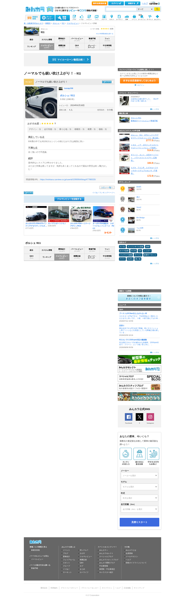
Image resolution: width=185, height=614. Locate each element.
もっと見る (155, 109)
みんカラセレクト (106, 553)
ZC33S (133, 251)
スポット (66, 563)
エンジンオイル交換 (135, 247)
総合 (31, 40)
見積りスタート (139, 522)
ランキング (31, 46)
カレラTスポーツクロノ (57, 223)
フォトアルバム (69, 560)
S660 (147, 247)
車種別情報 (35, 550)
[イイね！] (106, 82)
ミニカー (147, 251)
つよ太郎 (139, 228)
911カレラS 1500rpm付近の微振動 (133, 340)
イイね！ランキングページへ (103, 193)
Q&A (77, 46)
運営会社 (43, 588)
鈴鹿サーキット (150, 255)
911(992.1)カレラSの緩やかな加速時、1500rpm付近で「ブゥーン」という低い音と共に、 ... (139, 343)
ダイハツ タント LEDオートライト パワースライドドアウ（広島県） (145, 158)
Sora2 (138, 207)
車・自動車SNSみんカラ (33, 23)
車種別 (47, 23)
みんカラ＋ (103, 550)
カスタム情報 (47, 40)
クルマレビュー (73, 23)
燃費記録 (61, 46)
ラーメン (138, 255)
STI (140, 251)
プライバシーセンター (90, 588)
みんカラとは (131, 550)
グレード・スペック (92, 46)
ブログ (65, 553)
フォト (107, 39)
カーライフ (84, 572)
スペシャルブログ (106, 556)
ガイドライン (107, 588)
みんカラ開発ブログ (107, 563)
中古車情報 (107, 46)
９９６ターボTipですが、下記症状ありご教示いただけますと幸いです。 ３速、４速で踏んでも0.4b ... (139, 317)
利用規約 (54, 588)
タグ (81, 566)
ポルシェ (56, 23)
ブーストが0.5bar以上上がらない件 (133, 313)
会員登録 (129, 553)
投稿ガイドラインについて (136, 563)
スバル (122, 247)
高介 (138, 197)
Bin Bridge (140, 218)
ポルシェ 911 (136, 118)
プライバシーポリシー (69, 588)
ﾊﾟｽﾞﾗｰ (122, 259)
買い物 (137, 259)
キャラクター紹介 (106, 572)
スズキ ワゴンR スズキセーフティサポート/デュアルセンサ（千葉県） (144, 170)
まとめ (82, 569)
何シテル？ (84, 550)
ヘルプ (145, 3)
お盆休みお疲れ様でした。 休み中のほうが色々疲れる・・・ (145, 100)
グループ (66, 566)
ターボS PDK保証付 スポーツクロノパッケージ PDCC (103, 225)
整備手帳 (92, 39)
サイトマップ (139, 588)
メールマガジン (132, 556)
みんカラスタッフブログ (108, 560)
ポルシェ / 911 (67, 95)
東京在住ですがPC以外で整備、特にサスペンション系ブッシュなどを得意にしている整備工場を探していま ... (139, 330)
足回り (121, 326)
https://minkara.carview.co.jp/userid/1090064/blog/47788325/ (68, 179)
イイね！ (66, 569)
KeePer (130, 259)
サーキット (67, 572)
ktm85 (138, 187)
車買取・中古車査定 (107, 569)
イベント (66, 550)
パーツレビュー (77, 39)
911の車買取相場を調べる (104, 33)
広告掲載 (127, 588)
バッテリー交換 (126, 255)
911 (63, 23)
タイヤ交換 (124, 251)
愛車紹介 (61, 39)
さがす (82, 553)
